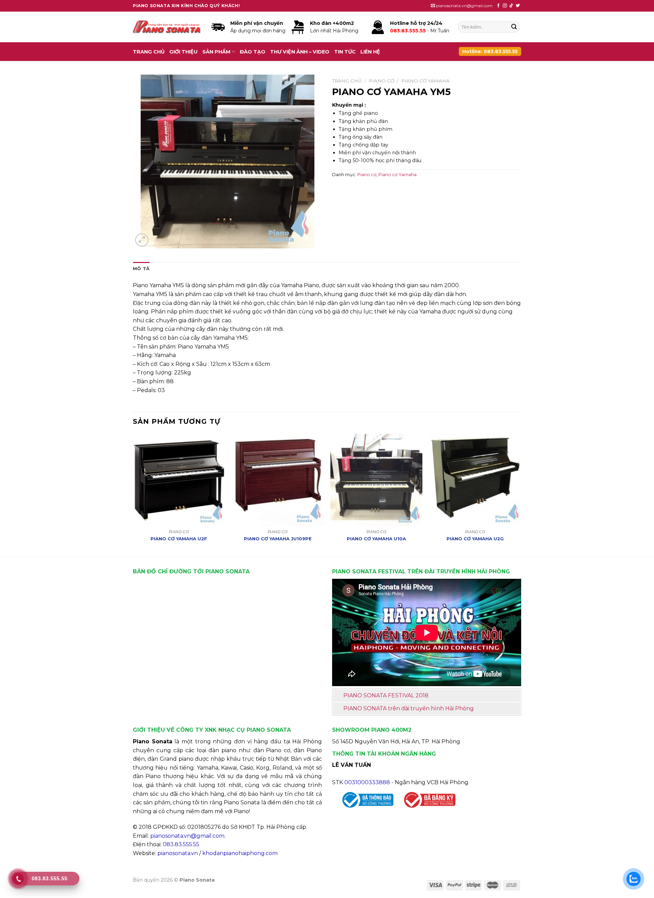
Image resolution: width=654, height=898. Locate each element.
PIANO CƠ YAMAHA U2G (475, 538)
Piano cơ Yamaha (425, 80)
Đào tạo (252, 52)
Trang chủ (149, 52)
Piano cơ (381, 80)
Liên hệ (370, 52)
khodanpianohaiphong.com (240, 853)
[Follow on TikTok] (511, 5)
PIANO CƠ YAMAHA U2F (179, 538)
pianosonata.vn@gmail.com (187, 836)
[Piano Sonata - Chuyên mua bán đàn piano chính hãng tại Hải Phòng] (167, 27)
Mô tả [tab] (141, 268)
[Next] (521, 494)
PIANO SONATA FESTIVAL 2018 (386, 695)
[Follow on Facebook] (498, 5)
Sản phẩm (216, 52)
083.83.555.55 (181, 844)
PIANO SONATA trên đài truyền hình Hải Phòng (408, 708)
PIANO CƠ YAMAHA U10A (376, 538)
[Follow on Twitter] (518, 5)
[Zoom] (142, 240)
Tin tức (345, 52)
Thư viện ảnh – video (299, 52)
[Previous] (133, 494)
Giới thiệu (183, 52)
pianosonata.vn (177, 853)
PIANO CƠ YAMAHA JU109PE (278, 538)
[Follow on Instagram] (505, 5)
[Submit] (514, 27)
